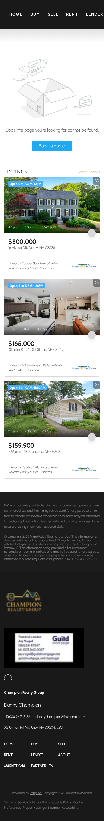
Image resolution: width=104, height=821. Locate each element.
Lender (94, 14)
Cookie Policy (61, 802)
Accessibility (70, 808)
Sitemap (54, 808)
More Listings (89, 172)
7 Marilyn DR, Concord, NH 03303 (34, 451)
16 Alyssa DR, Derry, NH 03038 (31, 247)
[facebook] (8, 678)
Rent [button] (72, 14)
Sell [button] (53, 14)
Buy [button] (34, 14)
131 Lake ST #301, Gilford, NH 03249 (35, 349)
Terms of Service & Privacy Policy (27, 802)
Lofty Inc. (36, 793)
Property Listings (34, 808)
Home (15, 14)
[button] (17, 744)
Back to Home (52, 145)
